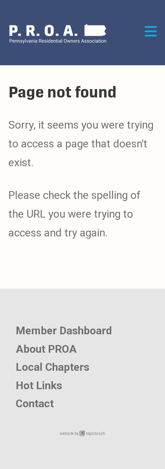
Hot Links (39, 385)
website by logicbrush (82, 433)
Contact (35, 403)
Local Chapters (52, 367)
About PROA (46, 349)
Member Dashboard (64, 330)
